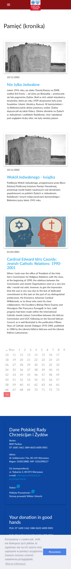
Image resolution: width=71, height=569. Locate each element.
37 (28, 369)
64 (50, 384)
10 (7, 354)
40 (50, 369)
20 (21, 359)
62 (36, 384)
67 (14, 389)
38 (36, 369)
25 (57, 359)
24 (50, 359)
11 (14, 354)
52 (21, 379)
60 (21, 384)
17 (57, 354)
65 (57, 384)
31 (43, 364)
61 (28, 384)
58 (7, 384)
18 (7, 359)
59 (14, 384)
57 (57, 379)
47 (43, 374)
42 (7, 374)
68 (21, 389)
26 (7, 364)
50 (7, 379)
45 (28, 374)
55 (43, 379)
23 (43, 359)
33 (57, 364)
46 (36, 374)
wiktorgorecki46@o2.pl (28, 475)
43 (14, 374)
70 (36, 389)
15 (43, 354)
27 (14, 364)
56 (50, 379)
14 (36, 354)
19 (14, 359)
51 (14, 379)
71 (43, 389)
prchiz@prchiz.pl (17, 479)
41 (57, 369)
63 (43, 384)
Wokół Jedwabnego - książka (31, 177)
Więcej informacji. (15, 563)
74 (7, 394)
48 (50, 374)
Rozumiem (55, 552)
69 (28, 389)
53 (28, 379)
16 (50, 354)
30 (36, 364)
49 (57, 374)
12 (21, 354)
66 (7, 389)
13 (28, 354)
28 (21, 364)
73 (57, 389)
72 (50, 389)
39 (43, 369)
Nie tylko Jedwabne (23, 85)
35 (14, 369)
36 (21, 369)
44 (21, 374)
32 (50, 364)
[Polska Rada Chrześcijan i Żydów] (35, 7)
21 (28, 359)
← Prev (10, 349)
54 (36, 379)
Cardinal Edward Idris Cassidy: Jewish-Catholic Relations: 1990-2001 (34, 264)
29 (28, 364)
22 (36, 359)
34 (7, 369)
